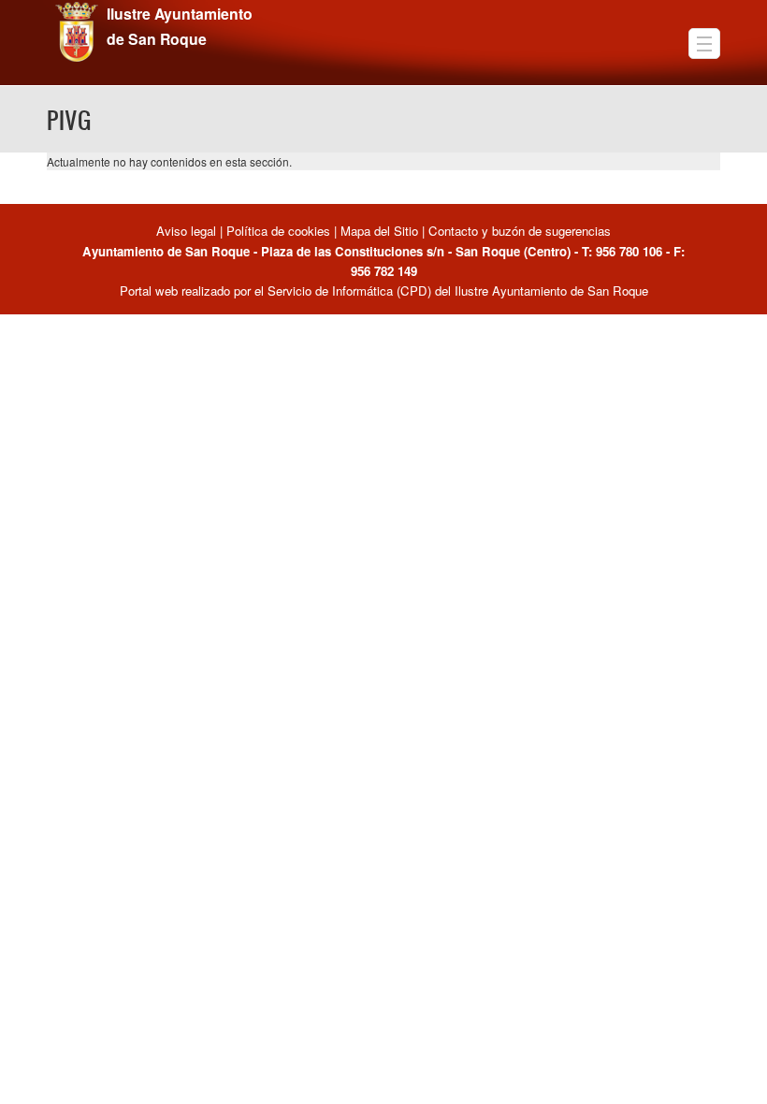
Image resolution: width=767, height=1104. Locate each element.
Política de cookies (278, 231)
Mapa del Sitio (379, 231)
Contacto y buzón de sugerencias (519, 231)
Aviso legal (188, 231)
